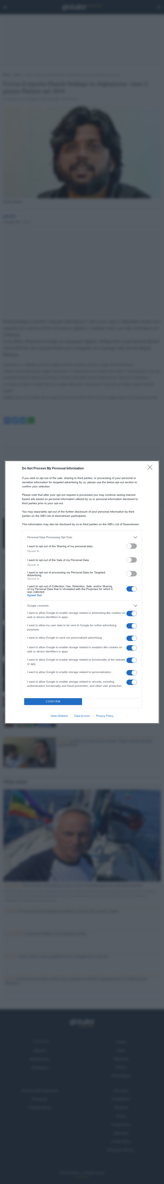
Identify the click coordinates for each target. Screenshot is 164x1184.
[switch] (131, 546)
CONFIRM (53, 701)
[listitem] (82, 537)
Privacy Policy (104, 715)
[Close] (151, 468)
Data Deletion (59, 715)
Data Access (82, 715)
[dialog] (82, 592)
